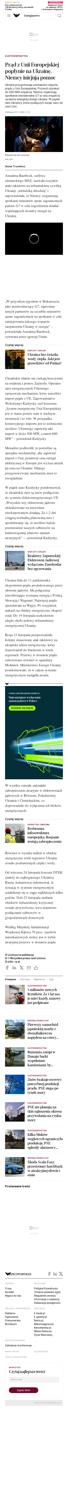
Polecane (25, 979)
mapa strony (12, 1351)
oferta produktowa (16, 1357)
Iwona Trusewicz (15, 166)
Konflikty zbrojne (37, 351)
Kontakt (9, 1292)
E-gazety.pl (40, 1316)
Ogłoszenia (11, 1316)
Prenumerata (12, 1320)
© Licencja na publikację (19, 954)
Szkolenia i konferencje (18, 1345)
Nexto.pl (38, 1320)
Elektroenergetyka (16, 56)
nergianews (32, 15)
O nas (8, 1288)
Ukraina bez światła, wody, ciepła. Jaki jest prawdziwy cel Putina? (44, 359)
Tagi (51, 979)
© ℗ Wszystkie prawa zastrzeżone (25, 958)
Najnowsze (39, 979)
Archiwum (11, 1324)
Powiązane (10, 979)
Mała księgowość (44, 1324)
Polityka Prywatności (46, 1288)
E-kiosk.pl (39, 1313)
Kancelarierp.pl (42, 1327)
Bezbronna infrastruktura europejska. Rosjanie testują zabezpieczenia (44, 835)
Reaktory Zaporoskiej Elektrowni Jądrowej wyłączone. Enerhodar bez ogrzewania (44, 562)
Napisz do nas (13, 1295)
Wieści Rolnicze (43, 1331)
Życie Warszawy (43, 1334)
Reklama (10, 1313)
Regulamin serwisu (45, 1295)
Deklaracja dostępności (47, 1302)
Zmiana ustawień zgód (47, 1292)
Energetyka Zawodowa (38, 825)
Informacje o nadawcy (46, 1299)
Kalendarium (41, 1351)
